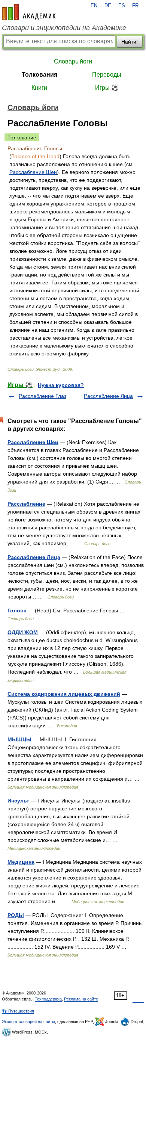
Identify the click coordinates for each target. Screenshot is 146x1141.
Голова (17, 611)
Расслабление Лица (108, 396)
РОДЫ (15, 915)
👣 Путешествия (18, 1011)
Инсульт (18, 801)
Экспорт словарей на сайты (28, 1021)
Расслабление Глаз (42, 396)
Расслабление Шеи (33, 172)
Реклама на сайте (81, 999)
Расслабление (26, 504)
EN (94, 5)
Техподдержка (48, 999)
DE (107, 5)
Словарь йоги (73, 61)
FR (135, 5)
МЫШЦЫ (19, 739)
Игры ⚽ (107, 88)
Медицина (20, 862)
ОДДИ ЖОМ (22, 632)
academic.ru (29, 12)
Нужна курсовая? (61, 385)
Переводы (106, 74)
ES (121, 5)
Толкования (39, 74)
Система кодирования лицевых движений (63, 694)
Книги (39, 88)
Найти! (129, 42)
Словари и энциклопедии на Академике (64, 28)
